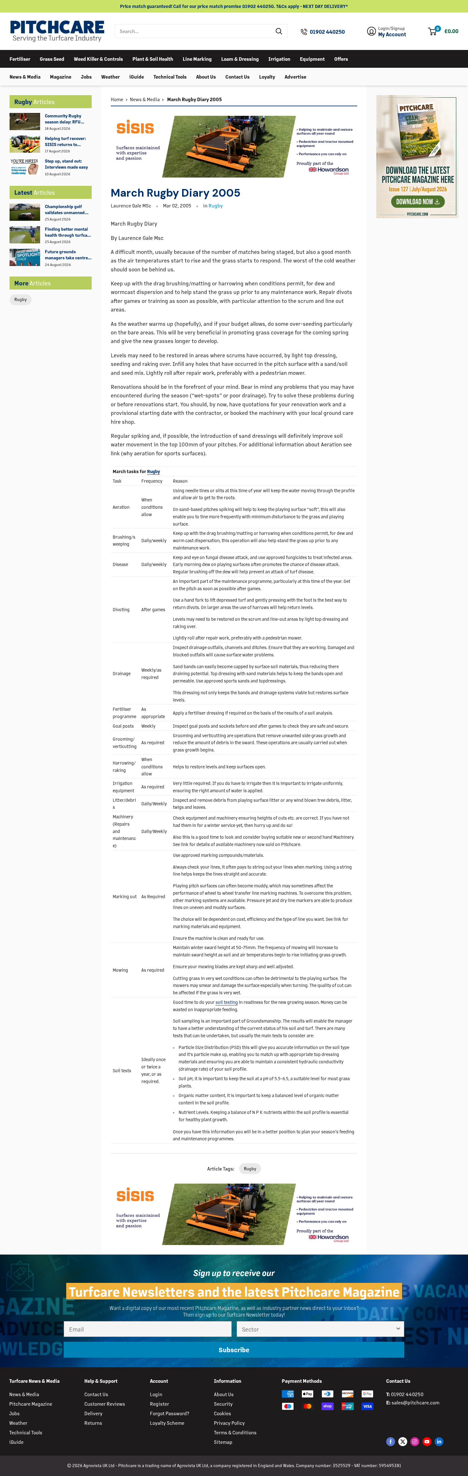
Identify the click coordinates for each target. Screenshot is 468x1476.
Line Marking (197, 58)
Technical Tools (170, 76)
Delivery (93, 1413)
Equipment (312, 58)
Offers (341, 58)
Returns (93, 1423)
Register (159, 1404)
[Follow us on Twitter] (402, 1441)
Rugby (20, 299)
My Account (392, 34)
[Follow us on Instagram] (414, 1441)
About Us (206, 76)
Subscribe (234, 1350)
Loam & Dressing (240, 58)
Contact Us (237, 76)
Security (223, 1404)
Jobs (86, 76)
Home (117, 99)
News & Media (25, 76)
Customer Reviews (104, 1404)
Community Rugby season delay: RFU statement (63, 119)
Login (156, 1394)
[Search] (279, 31)
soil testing (227, 1002)
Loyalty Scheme (167, 1423)
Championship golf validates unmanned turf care (65, 210)
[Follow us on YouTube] (426, 1441)
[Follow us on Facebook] (390, 1441)
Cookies (222, 1413)
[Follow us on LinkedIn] (439, 1441)
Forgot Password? (169, 1413)
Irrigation (279, 58)
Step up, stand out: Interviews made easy (66, 164)
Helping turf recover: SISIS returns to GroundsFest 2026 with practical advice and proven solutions (68, 142)
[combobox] (193, 31)
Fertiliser (20, 58)
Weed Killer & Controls (98, 58)
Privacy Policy (229, 1423)
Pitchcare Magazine (30, 1404)
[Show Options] (398, 1329)
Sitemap (223, 1442)
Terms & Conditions (235, 1432)
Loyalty (267, 76)
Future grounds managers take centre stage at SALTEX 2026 (66, 255)
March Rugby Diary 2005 (194, 99)
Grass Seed (52, 58)
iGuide (136, 76)
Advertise (295, 76)
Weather (110, 76)
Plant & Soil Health (152, 58)
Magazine (60, 76)
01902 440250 (327, 31)
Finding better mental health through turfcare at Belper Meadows (68, 232)
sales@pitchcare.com (415, 1402)
